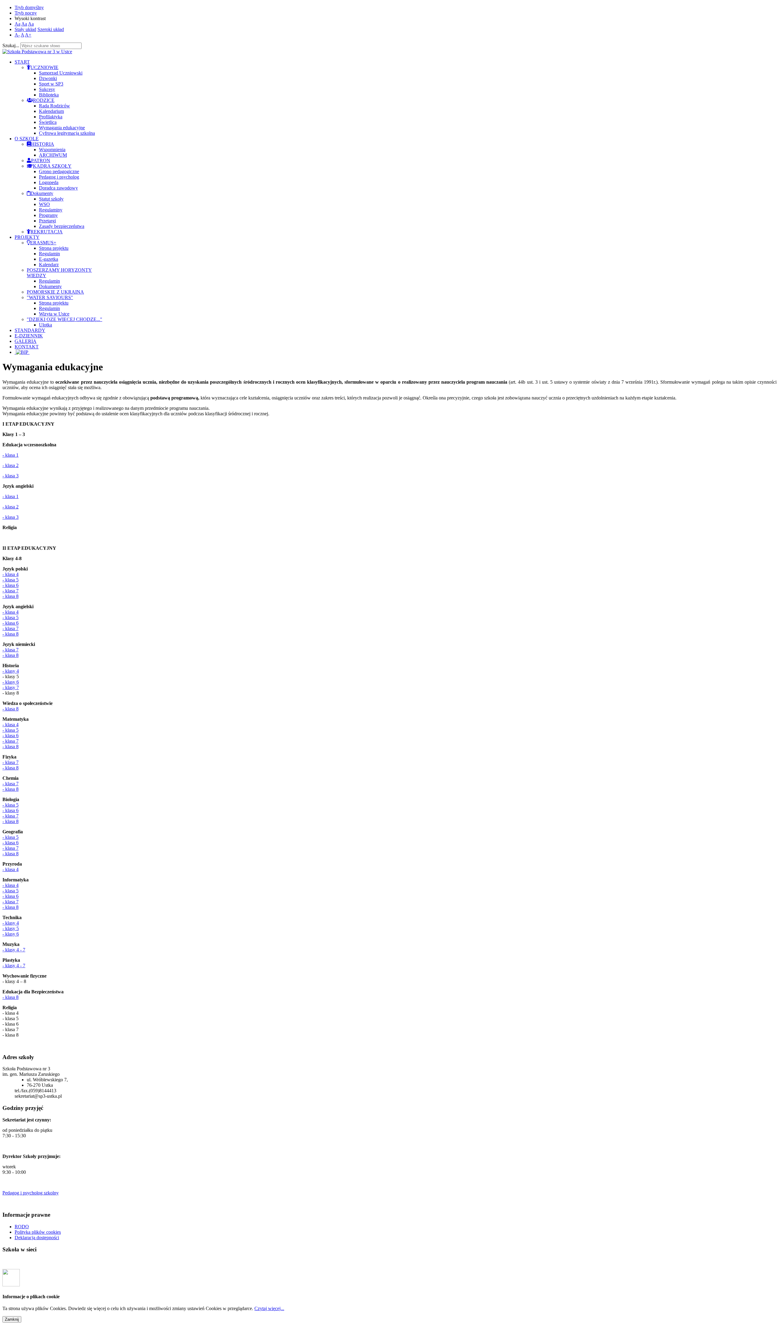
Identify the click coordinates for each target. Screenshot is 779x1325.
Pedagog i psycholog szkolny (30, 1192)
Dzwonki (48, 78)
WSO (44, 204)
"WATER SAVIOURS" (50, 297)
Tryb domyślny (29, 7)
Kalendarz (49, 264)
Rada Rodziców (54, 105)
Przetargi (47, 220)
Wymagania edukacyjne (62, 127)
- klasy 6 (10, 682)
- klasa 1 (10, 496)
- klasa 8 (10, 596)
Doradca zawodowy (58, 187)
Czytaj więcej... (269, 1308)
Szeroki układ (50, 29)
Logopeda (48, 182)
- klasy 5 (10, 928)
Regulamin (49, 253)
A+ (28, 34)
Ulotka (45, 324)
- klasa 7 (10, 590)
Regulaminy (50, 209)
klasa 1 (10, 455)
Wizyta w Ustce (54, 313)
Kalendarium (51, 111)
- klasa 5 (10, 579)
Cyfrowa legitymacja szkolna (67, 133)
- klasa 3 (10, 475)
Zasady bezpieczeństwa (61, 226)
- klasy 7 (10, 687)
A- (17, 34)
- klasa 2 (10, 465)
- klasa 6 (10, 585)
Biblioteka (49, 94)
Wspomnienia (52, 149)
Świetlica (48, 122)
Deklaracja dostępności (37, 1237)
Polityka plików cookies (38, 1232)
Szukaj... (10, 45)
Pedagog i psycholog (59, 177)
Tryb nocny (26, 13)
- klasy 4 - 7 (13, 949)
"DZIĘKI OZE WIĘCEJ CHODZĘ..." (64, 319)
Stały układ (25, 29)
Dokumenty (50, 286)
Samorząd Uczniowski (60, 72)
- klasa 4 (10, 574)
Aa (17, 23)
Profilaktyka (50, 116)
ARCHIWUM (53, 155)
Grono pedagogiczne (59, 171)
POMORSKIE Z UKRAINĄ (55, 292)
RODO (22, 1226)
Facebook (11, 1261)
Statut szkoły (51, 198)
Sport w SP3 (51, 83)
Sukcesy (47, 89)
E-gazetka (48, 259)
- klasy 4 (10, 671)
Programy (48, 215)
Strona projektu (53, 248)
